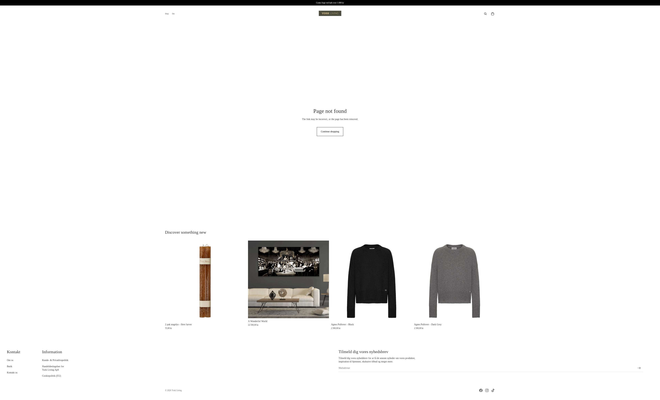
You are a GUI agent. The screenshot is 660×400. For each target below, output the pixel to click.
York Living (177, 390)
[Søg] (485, 14)
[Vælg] (241, 316)
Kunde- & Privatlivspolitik (55, 360)
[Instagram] (487, 390)
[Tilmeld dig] (639, 368)
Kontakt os (12, 372)
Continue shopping (330, 131)
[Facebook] (481, 390)
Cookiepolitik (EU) (51, 376)
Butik (9, 366)
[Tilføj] (324, 313)
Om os (10, 360)
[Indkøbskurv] (492, 14)
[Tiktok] (493, 390)
